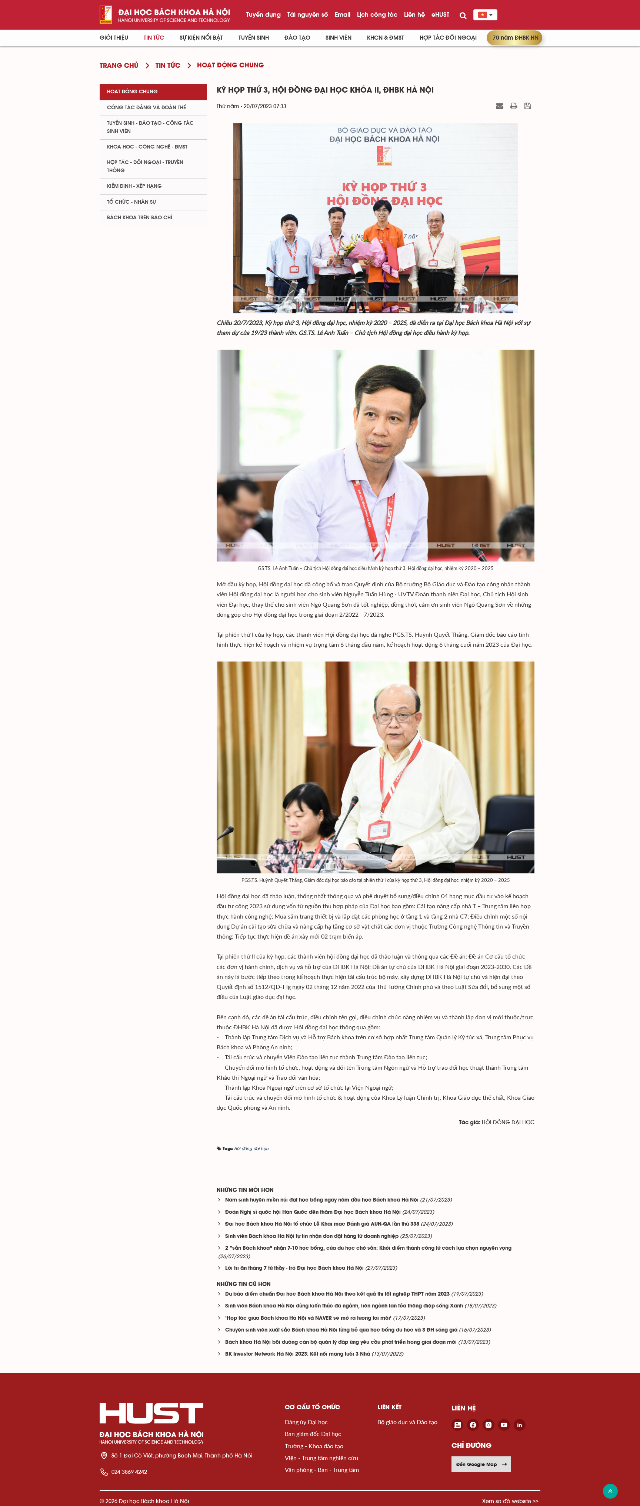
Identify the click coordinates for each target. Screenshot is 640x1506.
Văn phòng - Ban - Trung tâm (322, 1469)
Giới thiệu (114, 38)
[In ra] (514, 106)
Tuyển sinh (254, 38)
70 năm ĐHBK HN (516, 38)
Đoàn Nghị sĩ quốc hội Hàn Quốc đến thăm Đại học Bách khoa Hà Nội (313, 1212)
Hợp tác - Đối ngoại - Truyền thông (145, 166)
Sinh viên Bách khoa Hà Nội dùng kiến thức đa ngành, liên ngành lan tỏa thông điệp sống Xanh (344, 1306)
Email (342, 14)
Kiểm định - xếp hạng (134, 186)
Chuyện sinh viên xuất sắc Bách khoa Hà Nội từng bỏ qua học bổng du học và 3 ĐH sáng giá (341, 1330)
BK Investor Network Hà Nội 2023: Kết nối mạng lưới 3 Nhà (297, 1354)
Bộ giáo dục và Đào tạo (407, 1421)
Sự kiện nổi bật (201, 38)
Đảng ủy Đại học (306, 1421)
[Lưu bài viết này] (528, 106)
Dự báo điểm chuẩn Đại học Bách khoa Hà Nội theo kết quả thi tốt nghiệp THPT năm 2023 (337, 1294)
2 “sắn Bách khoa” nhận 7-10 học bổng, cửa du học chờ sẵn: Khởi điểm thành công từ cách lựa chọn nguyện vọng (368, 1248)
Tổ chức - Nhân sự (131, 202)
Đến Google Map (476, 1464)
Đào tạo (297, 38)
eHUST (440, 14)
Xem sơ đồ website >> (510, 1501)
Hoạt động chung (132, 91)
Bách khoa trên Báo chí (139, 217)
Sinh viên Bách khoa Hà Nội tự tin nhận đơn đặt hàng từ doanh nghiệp (312, 1236)
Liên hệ (414, 14)
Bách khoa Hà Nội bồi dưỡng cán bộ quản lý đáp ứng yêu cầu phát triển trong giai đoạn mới (341, 1342)
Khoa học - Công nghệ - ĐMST (147, 147)
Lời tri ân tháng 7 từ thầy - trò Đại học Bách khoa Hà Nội (294, 1268)
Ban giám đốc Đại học (313, 1433)
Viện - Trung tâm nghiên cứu (321, 1457)
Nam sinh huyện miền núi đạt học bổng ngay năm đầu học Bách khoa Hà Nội (322, 1200)
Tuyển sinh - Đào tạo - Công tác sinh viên (150, 127)
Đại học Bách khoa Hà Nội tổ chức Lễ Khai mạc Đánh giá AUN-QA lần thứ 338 (322, 1224)
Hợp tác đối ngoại (448, 38)
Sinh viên (338, 38)
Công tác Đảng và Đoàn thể (146, 107)
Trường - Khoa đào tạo (314, 1445)
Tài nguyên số (307, 14)
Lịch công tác (377, 14)
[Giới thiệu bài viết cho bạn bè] (500, 106)
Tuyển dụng (263, 14)
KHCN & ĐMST (385, 38)
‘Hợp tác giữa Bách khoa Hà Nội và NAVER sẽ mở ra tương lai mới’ (308, 1318)
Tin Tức (154, 38)
